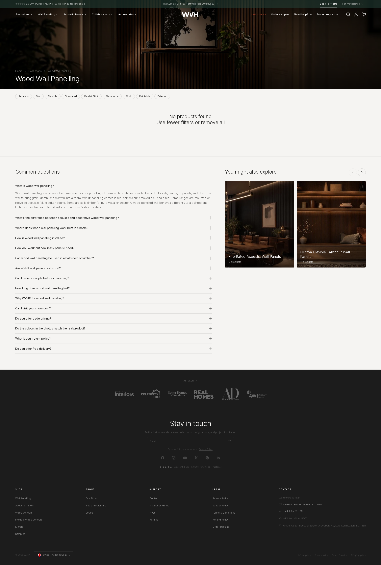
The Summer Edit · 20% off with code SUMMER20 (189, 3)
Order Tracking (221, 526)
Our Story (91, 498)
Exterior (162, 96)
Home (18, 71)
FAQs (152, 512)
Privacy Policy (206, 449)
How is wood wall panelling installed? (40, 238)
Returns (153, 519)
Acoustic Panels (24, 505)
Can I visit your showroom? (33, 308)
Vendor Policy (221, 505)
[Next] (362, 172)
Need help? (301, 14)
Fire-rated (71, 96)
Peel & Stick (91, 96)
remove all (213, 122)
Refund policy (304, 555)
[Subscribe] (229, 441)
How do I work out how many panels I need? (44, 248)
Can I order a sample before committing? (42, 278)
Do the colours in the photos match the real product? (50, 328)
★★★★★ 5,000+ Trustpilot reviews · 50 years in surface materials (50, 3)
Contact (153, 498)
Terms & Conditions (224, 512)
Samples (20, 533)
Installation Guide (159, 505)
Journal (90, 512)
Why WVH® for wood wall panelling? (39, 298)
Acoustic (23, 96)
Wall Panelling (23, 498)
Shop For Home (328, 3)
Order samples (280, 14)
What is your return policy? (33, 338)
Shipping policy (358, 555)
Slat (38, 96)
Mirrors (19, 526)
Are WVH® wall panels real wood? (38, 268)
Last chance (259, 14)
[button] (348, 14)
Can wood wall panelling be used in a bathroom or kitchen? (54, 258)
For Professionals (352, 4)
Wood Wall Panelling (59, 71)
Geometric (112, 96)
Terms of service (339, 555)
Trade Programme (96, 505)
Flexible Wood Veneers (28, 519)
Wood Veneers (24, 512)
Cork (129, 96)
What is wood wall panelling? (34, 185)
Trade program (326, 14)
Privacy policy (321, 555)
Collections (35, 71)
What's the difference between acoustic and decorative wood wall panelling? (67, 217)
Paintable (144, 96)
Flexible (52, 96)
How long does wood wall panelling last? (42, 288)
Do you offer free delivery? (33, 348)
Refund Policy (221, 519)
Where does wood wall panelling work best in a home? (51, 228)
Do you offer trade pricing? (33, 318)
